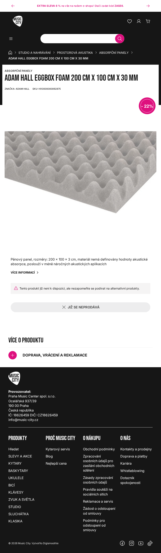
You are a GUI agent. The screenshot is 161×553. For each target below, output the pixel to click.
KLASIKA (15, 521)
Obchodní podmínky (99, 449)
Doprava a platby (133, 456)
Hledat (13, 449)
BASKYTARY (18, 471)
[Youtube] (140, 543)
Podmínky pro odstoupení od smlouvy (94, 525)
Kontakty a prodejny (136, 449)
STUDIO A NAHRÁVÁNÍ (34, 52)
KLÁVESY (15, 492)
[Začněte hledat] (119, 38)
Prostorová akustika (75, 52)
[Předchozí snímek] (13, 5)
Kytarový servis (58, 449)
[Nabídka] (12, 38)
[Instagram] (131, 543)
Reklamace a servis (98, 501)
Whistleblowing (132, 471)
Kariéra (126, 463)
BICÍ (11, 485)
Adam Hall (17, 88)
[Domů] (10, 52)
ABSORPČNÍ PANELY (18, 70)
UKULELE (16, 478)
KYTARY (15, 463)
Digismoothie (50, 543)
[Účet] (138, 21)
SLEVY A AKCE (20, 456)
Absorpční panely (114, 52)
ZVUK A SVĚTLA (21, 499)
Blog (49, 456)
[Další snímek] (148, 5)
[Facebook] (122, 543)
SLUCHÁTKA (18, 514)
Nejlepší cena (56, 463)
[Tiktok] (150, 543)
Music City (24, 543)
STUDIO (14, 507)
